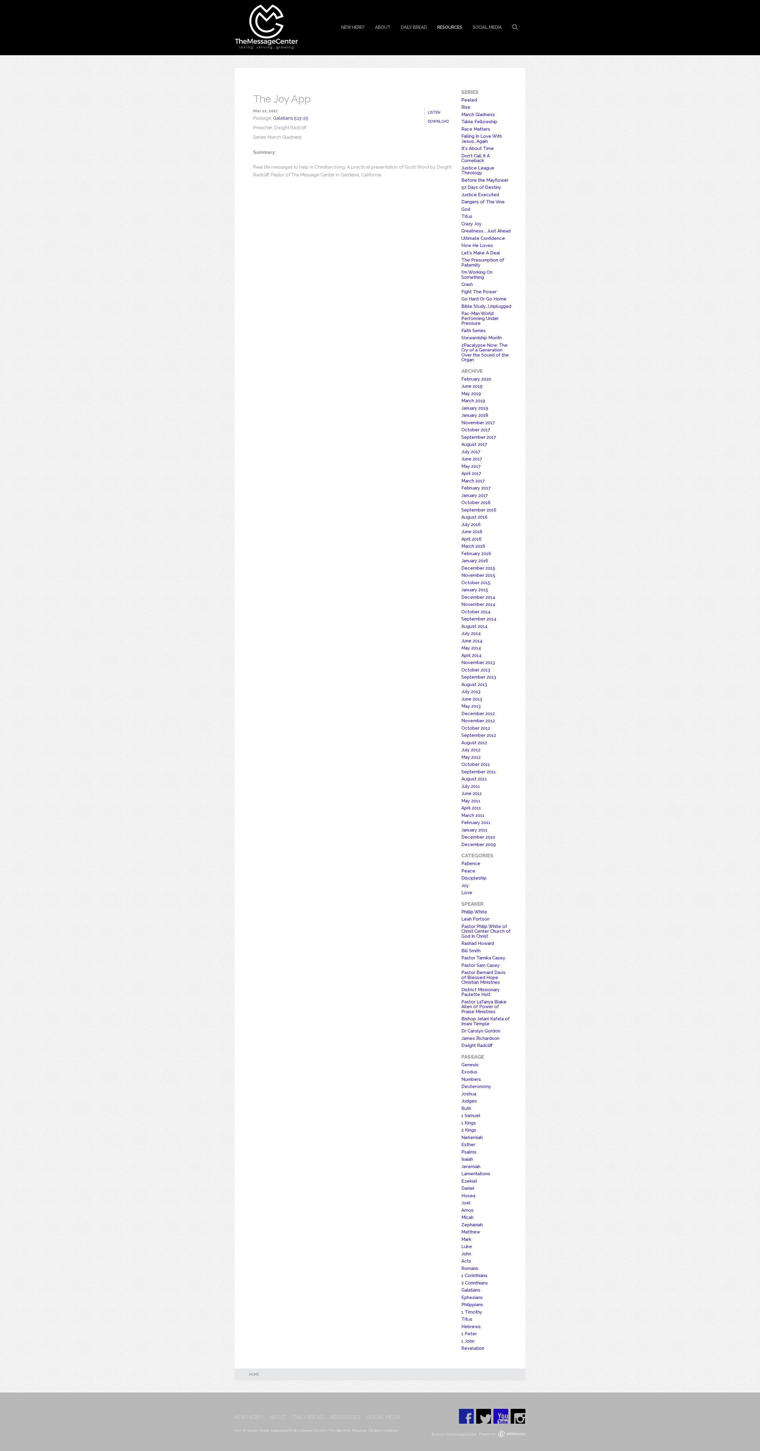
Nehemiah (472, 1137)
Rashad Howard (477, 943)
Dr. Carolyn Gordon (480, 1031)
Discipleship (474, 878)
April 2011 (471, 808)
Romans (469, 1268)
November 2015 (478, 575)
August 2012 (474, 742)
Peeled (469, 100)
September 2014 (478, 619)
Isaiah (467, 1159)
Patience (470, 863)
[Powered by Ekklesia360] (511, 1434)
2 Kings (468, 1130)
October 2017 (475, 430)
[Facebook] (466, 1416)
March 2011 (472, 815)
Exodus (469, 1072)
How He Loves (477, 245)
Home (254, 1374)
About (382, 27)
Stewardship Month (481, 337)
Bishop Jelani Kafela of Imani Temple (485, 1021)
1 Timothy (471, 1312)
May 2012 (471, 757)
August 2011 (474, 779)
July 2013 (470, 691)
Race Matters (475, 129)
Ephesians (472, 1297)
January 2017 (474, 495)
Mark (466, 1239)
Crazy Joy (471, 223)
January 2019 (474, 408)
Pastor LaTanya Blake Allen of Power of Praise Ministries (483, 1006)
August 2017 (474, 444)
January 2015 (474, 590)
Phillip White (474, 912)
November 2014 (478, 604)
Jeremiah (470, 1166)
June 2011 (471, 793)
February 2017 (476, 488)
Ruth (466, 1108)
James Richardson (480, 1038)
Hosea (468, 1195)
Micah (467, 1217)
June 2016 (471, 531)
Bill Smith (471, 950)
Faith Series (473, 330)
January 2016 (474, 560)
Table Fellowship (479, 121)
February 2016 (476, 553)
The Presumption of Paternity (482, 262)
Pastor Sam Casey (480, 965)
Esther (468, 1144)
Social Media (487, 27)
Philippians (472, 1304)
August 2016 (474, 517)
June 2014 (471, 641)
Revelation (472, 1348)
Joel (466, 1203)
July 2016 (471, 524)
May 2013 (471, 706)
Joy (465, 885)
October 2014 (475, 611)
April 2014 (471, 655)
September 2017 (478, 437)
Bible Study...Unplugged (486, 306)
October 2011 (475, 764)
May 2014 (471, 648)
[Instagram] (518, 1416)
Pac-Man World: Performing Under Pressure (480, 318)
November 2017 (478, 422)
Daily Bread (414, 27)
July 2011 (470, 786)
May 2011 (470, 801)
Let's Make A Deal (480, 253)
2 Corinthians (474, 1283)
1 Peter (469, 1333)
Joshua (468, 1094)
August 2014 (474, 626)
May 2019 (471, 393)
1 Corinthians (474, 1275)
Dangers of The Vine (483, 202)
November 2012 (478, 720)
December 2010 (478, 837)
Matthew (470, 1232)
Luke (466, 1246)
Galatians (470, 1290)
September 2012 (478, 735)
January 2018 (474, 415)
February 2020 (476, 379)
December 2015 (478, 568)
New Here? (353, 27)
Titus (466, 216)
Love (466, 892)
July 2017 (470, 451)
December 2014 (478, 597)
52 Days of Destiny (481, 187)
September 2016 (478, 510)
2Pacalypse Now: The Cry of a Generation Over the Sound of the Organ (485, 353)
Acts (466, 1261)
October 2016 (475, 502)
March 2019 (473, 400)
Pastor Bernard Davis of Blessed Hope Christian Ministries (483, 977)
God (465, 209)
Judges (469, 1101)
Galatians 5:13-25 (290, 118)
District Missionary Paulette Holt (480, 992)
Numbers (471, 1079)
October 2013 (475, 670)
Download (438, 121)
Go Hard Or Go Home (483, 299)
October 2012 (475, 728)
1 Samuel (470, 1115)
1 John (467, 1341)
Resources (449, 27)
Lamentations (475, 1173)
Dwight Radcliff (477, 1045)
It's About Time (477, 148)
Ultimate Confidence (483, 238)
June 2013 (471, 699)
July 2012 (470, 750)
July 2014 (471, 633)
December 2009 (478, 844)
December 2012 (478, 713)
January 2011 (474, 830)
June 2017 (471, 459)
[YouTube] (500, 1416)
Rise (466, 107)
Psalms (468, 1152)
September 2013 (478, 677)
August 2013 (474, 684)
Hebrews (471, 1326)
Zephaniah (472, 1224)
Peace (468, 871)
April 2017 (471, 473)
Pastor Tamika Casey (483, 958)
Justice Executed (480, 194)
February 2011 (475, 822)
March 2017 (473, 481)
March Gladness (478, 114)
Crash (467, 284)
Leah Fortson (475, 919)
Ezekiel (469, 1181)
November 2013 (478, 662)
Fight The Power (479, 291)
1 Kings (468, 1123)
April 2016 (471, 539)
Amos (467, 1210)
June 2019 (471, 386)
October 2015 (475, 582)
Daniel (467, 1188)
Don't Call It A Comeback (475, 158)
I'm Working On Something (477, 275)
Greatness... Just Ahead (486, 231)
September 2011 (478, 771)
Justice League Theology (477, 170)
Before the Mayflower (485, 180)
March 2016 (473, 546)
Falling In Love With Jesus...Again (481, 139)
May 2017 (471, 466)
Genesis (470, 1064)
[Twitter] (483, 1416)
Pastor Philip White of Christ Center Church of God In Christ (486, 931)
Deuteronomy (476, 1086)
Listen (434, 112)
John (466, 1254)
